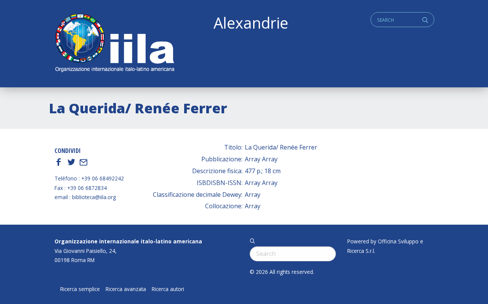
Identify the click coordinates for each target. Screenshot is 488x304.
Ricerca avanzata (126, 289)
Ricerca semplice (80, 289)
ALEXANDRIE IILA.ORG (114, 43)
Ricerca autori (168, 289)
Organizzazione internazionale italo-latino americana (128, 241)
